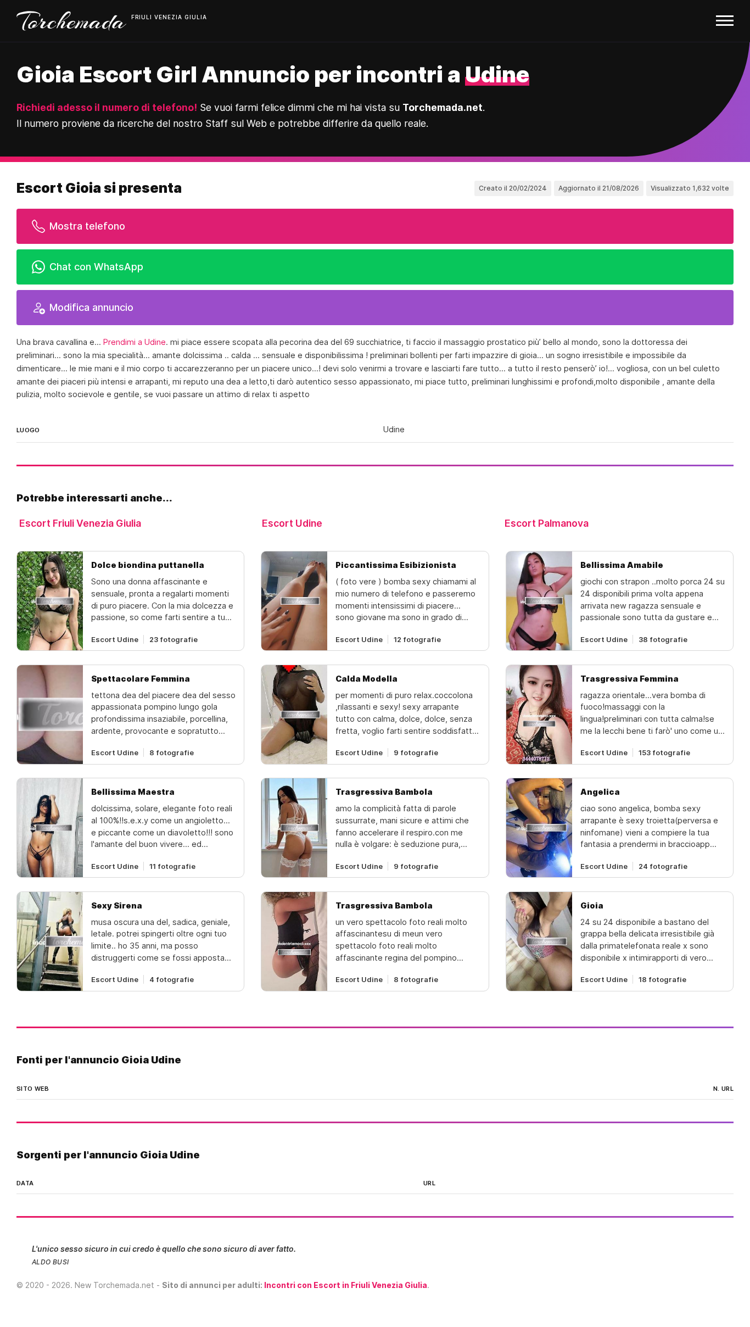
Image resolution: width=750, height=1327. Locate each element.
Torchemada (71, 21)
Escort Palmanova (547, 523)
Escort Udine (292, 523)
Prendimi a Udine (134, 342)
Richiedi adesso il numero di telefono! (106, 107)
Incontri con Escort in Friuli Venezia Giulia (345, 1285)
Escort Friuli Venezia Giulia (80, 523)
